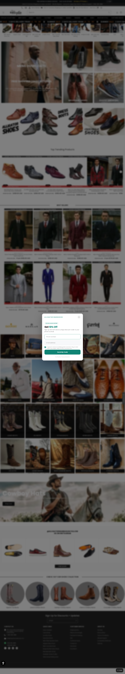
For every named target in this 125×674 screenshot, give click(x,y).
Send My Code (62, 352)
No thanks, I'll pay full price (62, 357)
